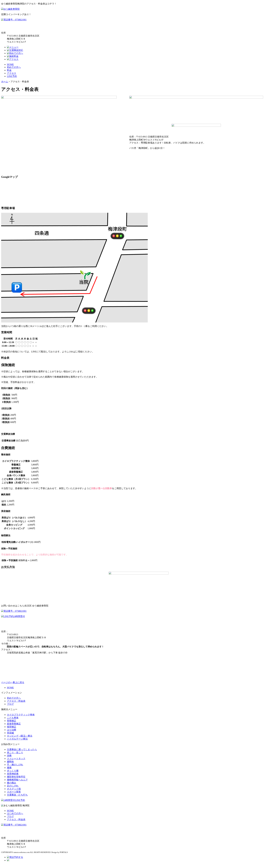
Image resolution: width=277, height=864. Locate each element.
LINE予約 (12, 76)
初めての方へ (14, 67)
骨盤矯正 (11, 720)
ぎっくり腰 (12, 770)
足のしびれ (12, 786)
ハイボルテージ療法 (17, 739)
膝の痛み (11, 783)
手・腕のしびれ (15, 764)
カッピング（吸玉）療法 (19, 736)
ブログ (10, 704)
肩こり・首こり (15, 752)
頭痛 (9, 755)
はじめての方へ (15, 813)
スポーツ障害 (14, 792)
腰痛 (9, 767)
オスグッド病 (14, 789)
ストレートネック (16, 758)
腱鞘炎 (10, 761)
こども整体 (12, 717)
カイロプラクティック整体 (21, 714)
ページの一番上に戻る (12, 682)
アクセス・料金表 (16, 701)
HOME (10, 64)
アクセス (11, 73)
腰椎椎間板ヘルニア (17, 779)
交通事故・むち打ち (17, 795)
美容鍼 (10, 733)
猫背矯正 (11, 727)
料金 (9, 70)
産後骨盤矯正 (14, 723)
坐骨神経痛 (12, 773)
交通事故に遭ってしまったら (22, 749)
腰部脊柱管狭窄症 (16, 776)
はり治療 (11, 730)
